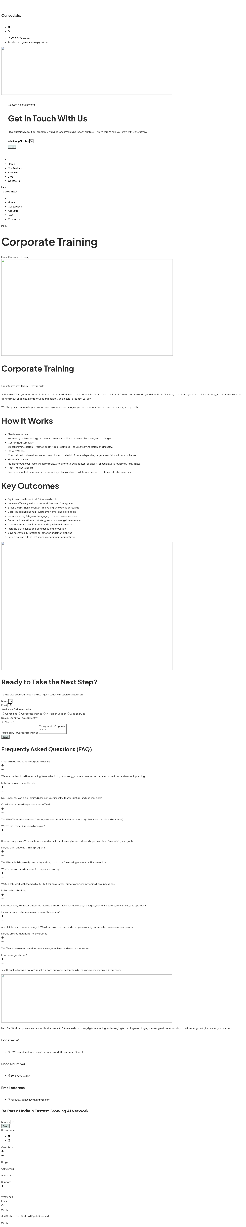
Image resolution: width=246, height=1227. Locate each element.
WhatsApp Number (18, 140)
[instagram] (9, 31)
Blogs (4, 1162)
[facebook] (9, 27)
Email (4, 705)
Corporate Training (32, 713)
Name (4, 700)
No (14, 722)
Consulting (11, 713)
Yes (7, 722)
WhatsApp (7, 1196)
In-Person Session (56, 713)
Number (6, 1121)
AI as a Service (77, 713)
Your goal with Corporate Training (20, 732)
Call (3, 1205)
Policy (4, 1209)
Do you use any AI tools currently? (19, 717)
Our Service (7, 1168)
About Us (6, 1175)
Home (4, 256)
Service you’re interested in (16, 709)
